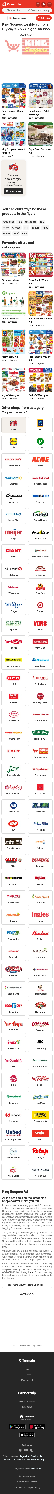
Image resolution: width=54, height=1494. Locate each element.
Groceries (8, 221)
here (30, 1272)
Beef (16, 233)
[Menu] (49, 4)
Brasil (33, 1456)
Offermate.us (35, 1468)
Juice (45, 227)
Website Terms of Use (27, 1481)
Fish (19, 221)
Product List (27, 1380)
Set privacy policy (27, 1476)
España (17, 1459)
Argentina (24, 1456)
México (26, 1459)
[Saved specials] (38, 4)
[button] (43, 4)
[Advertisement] (27, 56)
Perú (33, 1459)
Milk (26, 227)
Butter (6, 233)
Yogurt (35, 227)
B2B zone (27, 1406)
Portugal (41, 1459)
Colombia (7, 1459)
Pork (24, 233)
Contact (27, 1374)
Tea (42, 221)
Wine (6, 227)
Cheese (16, 227)
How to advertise (27, 1401)
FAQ (27, 1369)
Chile (39, 1456)
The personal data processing (27, 1487)
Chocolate (30, 221)
